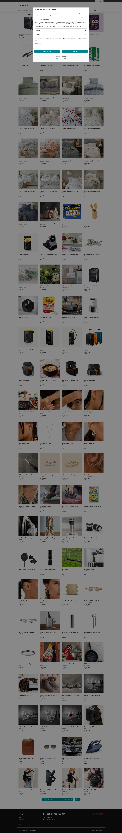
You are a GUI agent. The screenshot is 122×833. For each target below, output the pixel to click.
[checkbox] (64, 58)
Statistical (64, 56)
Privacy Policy (38, 42)
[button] (61, 31)
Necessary (57, 56)
